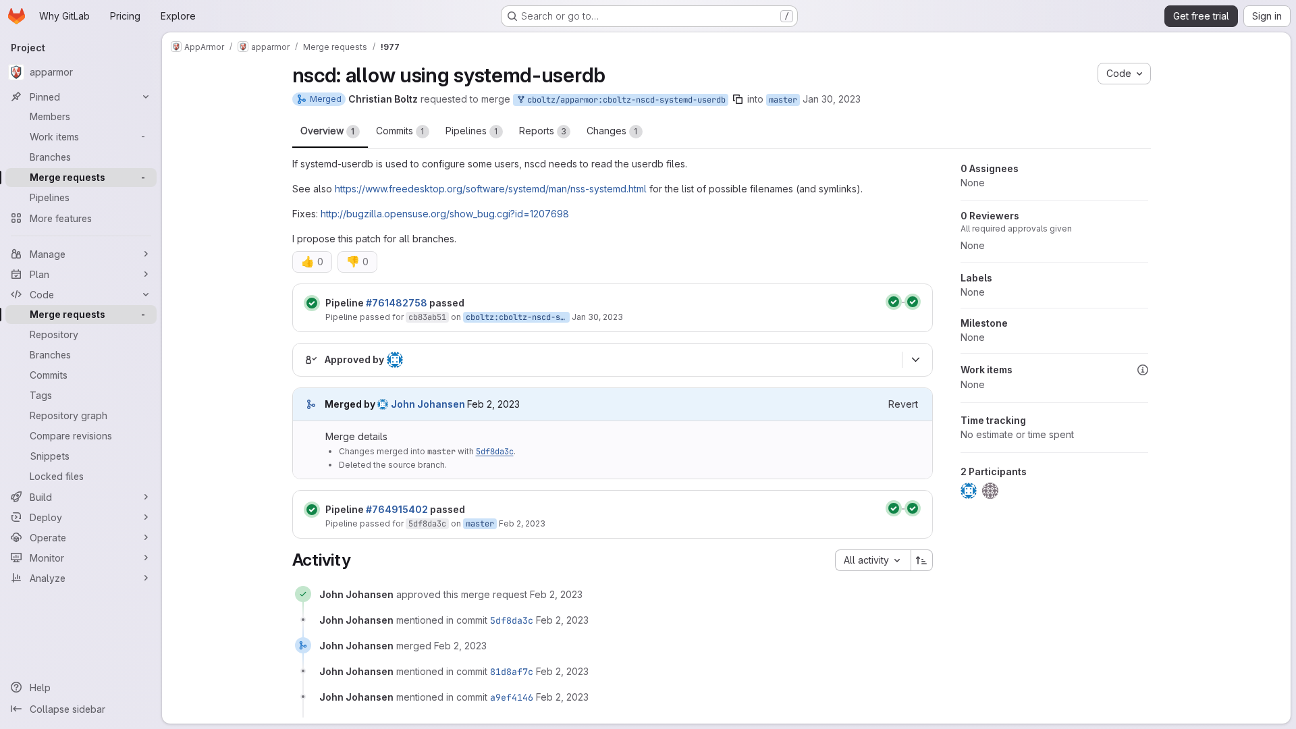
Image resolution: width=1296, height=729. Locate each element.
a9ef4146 (511, 697)
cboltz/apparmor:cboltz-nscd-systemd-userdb (624, 99)
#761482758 (396, 302)
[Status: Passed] (312, 303)
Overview (327, 130)
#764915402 (397, 509)
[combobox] (873, 560)
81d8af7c (511, 672)
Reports (542, 130)
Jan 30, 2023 (832, 99)
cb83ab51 (427, 317)
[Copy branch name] (738, 99)
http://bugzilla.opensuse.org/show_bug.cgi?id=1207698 (445, 213)
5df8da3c (495, 451)
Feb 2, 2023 (522, 523)
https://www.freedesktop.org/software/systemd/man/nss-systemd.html (491, 188)
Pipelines (472, 130)
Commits (400, 130)
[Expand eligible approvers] (916, 360)
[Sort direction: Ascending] (922, 560)
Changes (612, 130)
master (783, 99)
